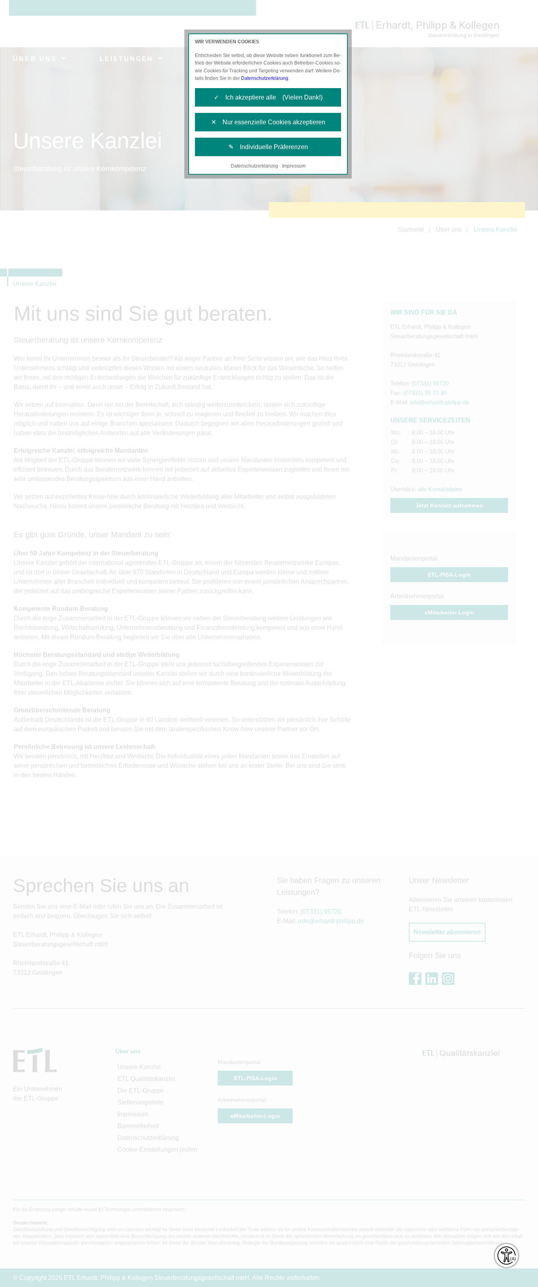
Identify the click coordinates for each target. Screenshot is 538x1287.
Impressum (294, 166)
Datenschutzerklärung (264, 78)
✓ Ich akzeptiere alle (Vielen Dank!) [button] (268, 97)
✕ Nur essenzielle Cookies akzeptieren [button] (268, 122)
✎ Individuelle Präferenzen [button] (268, 147)
